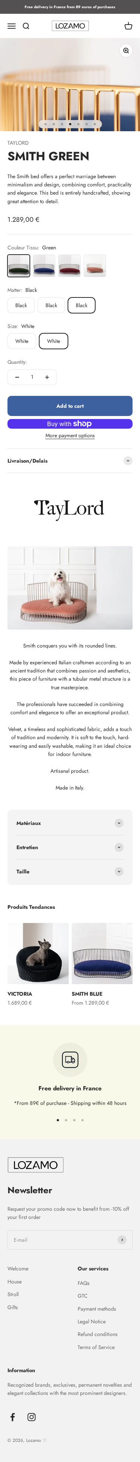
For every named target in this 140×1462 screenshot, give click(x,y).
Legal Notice (92, 1321)
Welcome (17, 1268)
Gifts (12, 1307)
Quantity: (17, 362)
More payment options (70, 435)
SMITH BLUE (87, 994)
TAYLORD (18, 142)
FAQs (84, 1283)
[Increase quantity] (47, 377)
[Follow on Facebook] (12, 1417)
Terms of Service (96, 1347)
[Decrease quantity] (17, 377)
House (14, 1281)
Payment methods (97, 1309)
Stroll (13, 1294)
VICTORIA (19, 994)
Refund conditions (98, 1334)
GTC (83, 1295)
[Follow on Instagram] (32, 1417)
